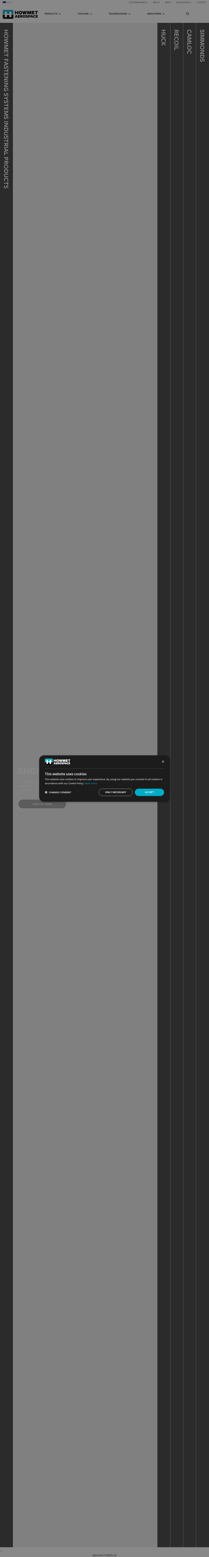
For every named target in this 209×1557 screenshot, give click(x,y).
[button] (58, 792)
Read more (91, 783)
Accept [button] (149, 792)
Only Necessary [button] (115, 792)
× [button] (163, 762)
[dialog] (104, 778)
